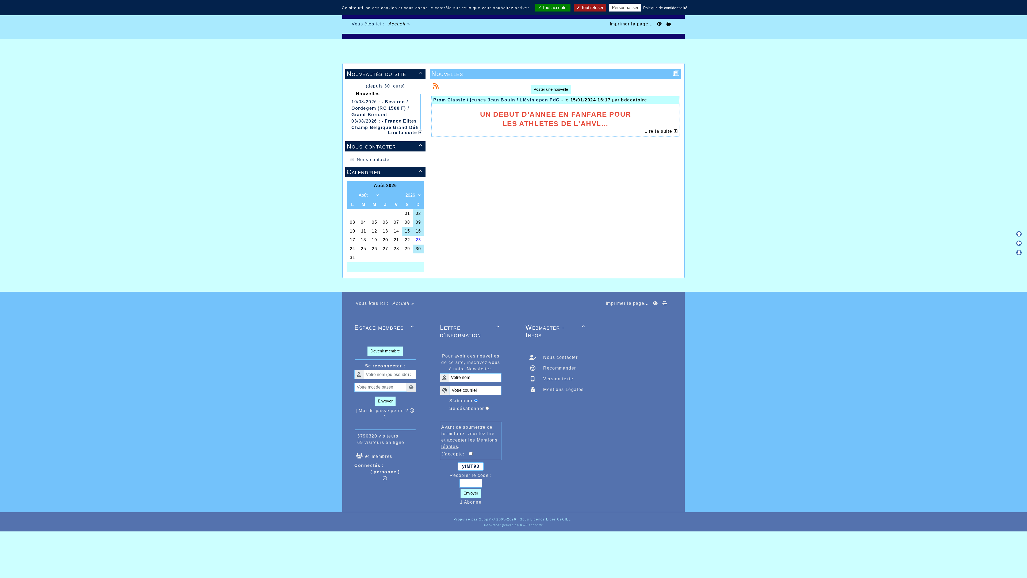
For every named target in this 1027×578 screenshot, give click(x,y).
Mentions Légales (563, 389)
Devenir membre (385, 351)
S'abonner (461, 400)
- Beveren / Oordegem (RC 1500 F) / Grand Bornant (380, 108)
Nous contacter (385, 146)
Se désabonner (466, 408)
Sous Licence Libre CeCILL (546, 519)
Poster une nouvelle (551, 89)
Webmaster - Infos (555, 331)
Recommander (559, 368)
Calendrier (385, 172)
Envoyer (385, 401)
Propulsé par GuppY (473, 519)
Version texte (557, 379)
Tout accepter (554, 7)
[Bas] (1019, 252)
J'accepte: (455, 454)
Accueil (397, 24)
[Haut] (1019, 234)
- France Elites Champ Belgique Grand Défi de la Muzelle (385, 127)
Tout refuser (591, 7)
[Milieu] (1019, 243)
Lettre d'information (470, 331)
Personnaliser (625, 7)
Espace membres (384, 327)
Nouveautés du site (385, 73)
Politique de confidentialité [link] (665, 8)
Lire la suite (403, 132)
